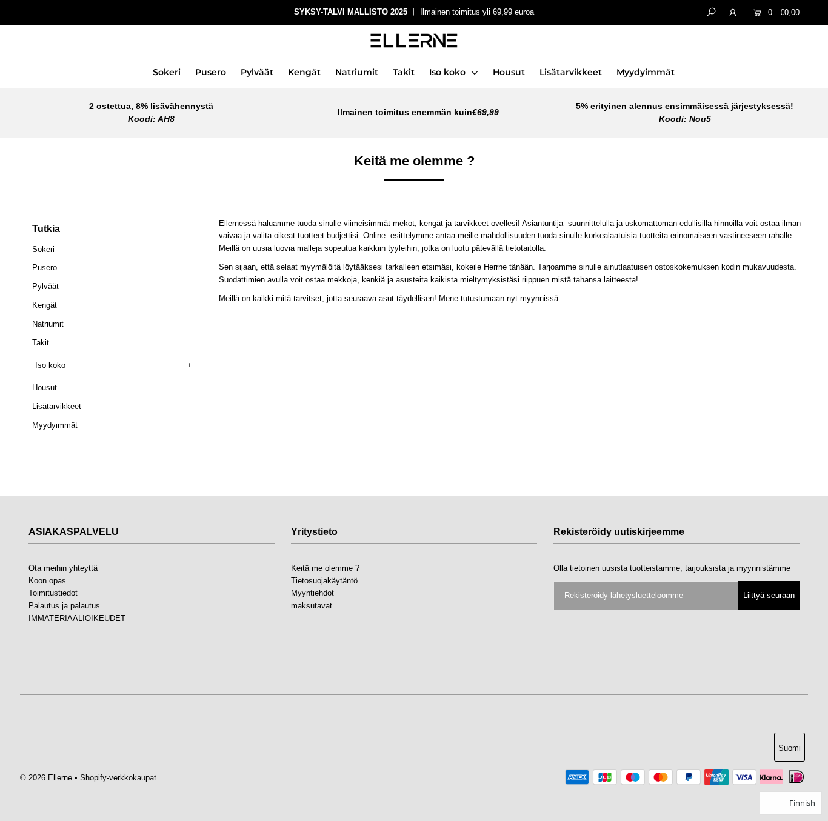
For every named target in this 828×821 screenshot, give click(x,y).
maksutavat (311, 605)
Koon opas (47, 580)
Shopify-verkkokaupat (118, 777)
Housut (509, 72)
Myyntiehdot (312, 592)
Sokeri (167, 72)
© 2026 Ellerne (46, 777)
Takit (404, 72)
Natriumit (356, 72)
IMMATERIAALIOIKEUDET (76, 618)
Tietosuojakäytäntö (324, 580)
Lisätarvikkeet (570, 72)
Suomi (789, 748)
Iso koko (448, 72)
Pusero (210, 72)
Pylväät (257, 72)
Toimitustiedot (53, 592)
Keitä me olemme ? (325, 568)
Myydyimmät (645, 72)
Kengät (304, 72)
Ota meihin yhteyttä (63, 568)
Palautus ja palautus (64, 605)
